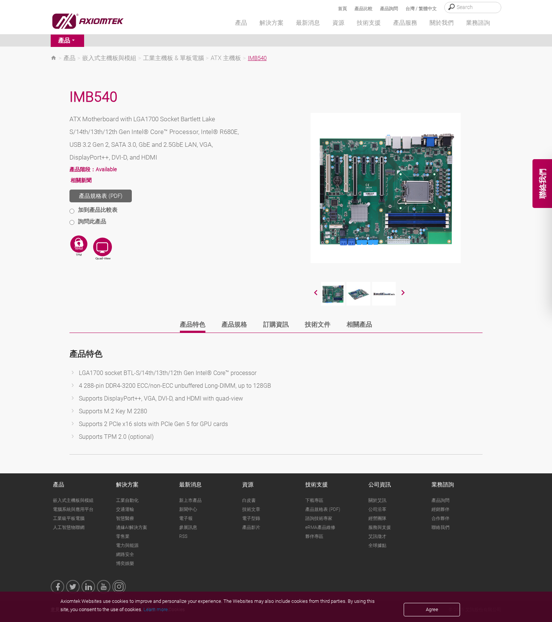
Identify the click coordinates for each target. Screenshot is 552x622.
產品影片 (251, 527)
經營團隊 (377, 518)
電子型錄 (251, 518)
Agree (432, 609)
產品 (64, 40)
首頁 (342, 8)
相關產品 (359, 324)
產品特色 (192, 324)
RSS (183, 536)
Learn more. (156, 609)
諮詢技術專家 (318, 518)
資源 (247, 484)
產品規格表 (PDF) (100, 196)
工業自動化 (127, 500)
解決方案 (127, 484)
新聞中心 (188, 509)
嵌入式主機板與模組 (109, 58)
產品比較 (363, 8)
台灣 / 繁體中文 (421, 8)
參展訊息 (188, 527)
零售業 (123, 536)
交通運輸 (125, 509)
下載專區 (314, 500)
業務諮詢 (442, 484)
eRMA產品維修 (320, 527)
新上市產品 (190, 500)
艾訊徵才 (377, 536)
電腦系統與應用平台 (73, 509)
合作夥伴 (440, 518)
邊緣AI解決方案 (131, 527)
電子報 (186, 518)
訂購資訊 (276, 324)
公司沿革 (377, 509)
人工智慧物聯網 (68, 527)
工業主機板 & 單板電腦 (173, 58)
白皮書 (249, 500)
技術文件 (317, 324)
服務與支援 (379, 527)
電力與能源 (127, 545)
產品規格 (234, 324)
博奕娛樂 (125, 563)
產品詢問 (389, 8)
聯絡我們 (440, 527)
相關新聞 (81, 180)
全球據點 (377, 545)
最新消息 (190, 484)
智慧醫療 (125, 518)
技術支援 (316, 484)
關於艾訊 (377, 500)
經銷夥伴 (440, 509)
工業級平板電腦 (68, 518)
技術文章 (251, 509)
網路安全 (125, 554)
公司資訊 (379, 484)
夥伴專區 (314, 536)
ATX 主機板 (226, 58)
